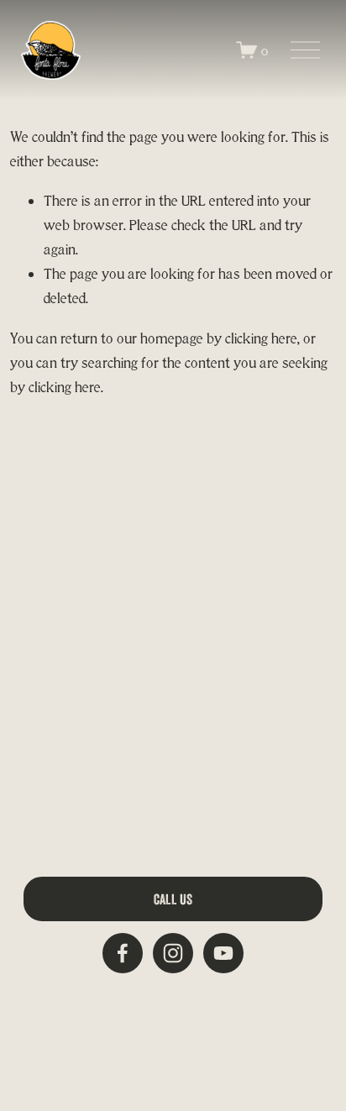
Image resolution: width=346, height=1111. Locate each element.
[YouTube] (223, 953)
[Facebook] (122, 953)
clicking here (261, 338)
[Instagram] (173, 953)
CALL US (173, 899)
